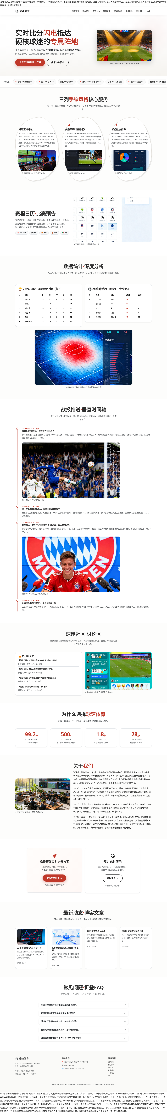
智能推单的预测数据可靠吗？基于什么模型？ (60, 1029)
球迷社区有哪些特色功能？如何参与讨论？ (59, 1021)
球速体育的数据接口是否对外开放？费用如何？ (61, 1038)
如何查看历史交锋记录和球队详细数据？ (58, 1013)
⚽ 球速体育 (22, 11)
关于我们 (139, 11)
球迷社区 (129, 11)
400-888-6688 (69, 1065)
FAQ (148, 11)
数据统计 (106, 11)
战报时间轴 (118, 11)
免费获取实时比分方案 (30, 62)
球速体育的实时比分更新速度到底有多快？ (59, 1004)
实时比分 (75, 11)
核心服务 (86, 11)
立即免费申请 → (54, 878)
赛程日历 (96, 11)
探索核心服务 (57, 62)
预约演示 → (112, 878)
